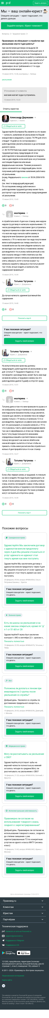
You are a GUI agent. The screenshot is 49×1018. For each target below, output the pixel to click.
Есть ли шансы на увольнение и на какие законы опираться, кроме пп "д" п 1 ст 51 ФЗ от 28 (24, 626)
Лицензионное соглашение (13, 976)
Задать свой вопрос (24, 341)
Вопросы (5, 34)
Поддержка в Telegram (15, 940)
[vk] (3, 985)
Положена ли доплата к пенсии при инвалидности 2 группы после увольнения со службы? (22, 691)
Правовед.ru (9, 900)
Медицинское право (17, 746)
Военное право (15, 615)
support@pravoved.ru (14, 936)
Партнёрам (9, 919)
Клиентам (8, 907)
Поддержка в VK (12, 945)
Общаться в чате (13, 126)
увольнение (7, 80)
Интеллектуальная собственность (23, 811)
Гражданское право (17, 538)
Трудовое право (19, 34)
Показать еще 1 (24, 513)
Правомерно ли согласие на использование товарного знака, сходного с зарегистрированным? (22, 821)
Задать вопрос (40, 3)
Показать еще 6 (24, 318)
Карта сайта (7, 980)
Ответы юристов (11, 109)
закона (24, 177)
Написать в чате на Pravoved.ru (18, 931)
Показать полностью (14, 641)
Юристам (8, 913)
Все (10, 681)
